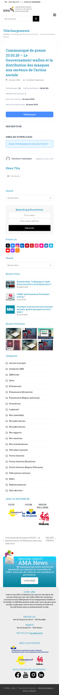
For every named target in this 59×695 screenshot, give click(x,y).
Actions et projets (17, 363)
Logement (14, 409)
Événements (15, 386)
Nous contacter (29, 691)
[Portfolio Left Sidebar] (45, 344)
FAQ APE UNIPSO (50, 539)
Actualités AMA (16, 369)
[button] (54, 15)
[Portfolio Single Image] (29, 333)
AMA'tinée (14, 374)
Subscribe (29, 228)
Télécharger (29, 114)
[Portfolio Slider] (13, 333)
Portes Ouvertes (16, 455)
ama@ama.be (36, 633)
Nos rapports (15, 432)
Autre (11, 380)
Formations (15, 403)
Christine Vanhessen (35, 80)
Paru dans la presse (18, 450)
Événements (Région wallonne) (24, 397)
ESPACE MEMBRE (32, 2)
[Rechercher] (36, 18)
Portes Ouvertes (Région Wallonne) (26, 467)
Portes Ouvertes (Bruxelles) (22, 461)
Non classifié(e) (16, 415)
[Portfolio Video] (45, 333)
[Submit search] (50, 198)
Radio (12, 479)
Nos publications (17, 421)
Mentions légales (45, 688)
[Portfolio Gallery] (13, 344)
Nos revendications (18, 444)
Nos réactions (15, 438)
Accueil (6, 34)
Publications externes (19, 473)
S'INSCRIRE (29, 580)
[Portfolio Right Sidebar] (29, 344)
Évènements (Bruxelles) (21, 392)
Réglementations (17, 484)
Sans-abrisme (16, 490)
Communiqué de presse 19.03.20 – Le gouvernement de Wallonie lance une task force (22, 540)
